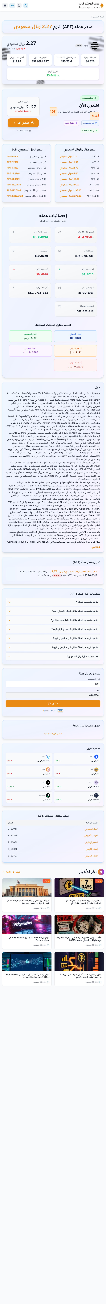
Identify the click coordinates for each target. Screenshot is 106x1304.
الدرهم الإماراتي (91, 842)
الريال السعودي (94, 679)
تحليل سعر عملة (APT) (86, 562)
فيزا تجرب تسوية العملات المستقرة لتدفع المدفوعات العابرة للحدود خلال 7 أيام (83, 902)
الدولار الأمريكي (91, 835)
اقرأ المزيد (95, 547)
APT (98, 690)
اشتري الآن (23, 122)
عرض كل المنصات (53, 733)
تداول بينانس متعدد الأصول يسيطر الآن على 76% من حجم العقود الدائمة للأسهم (80, 976)
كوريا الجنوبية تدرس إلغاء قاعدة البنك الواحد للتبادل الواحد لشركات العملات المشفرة (28, 902)
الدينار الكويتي (92, 849)
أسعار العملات (98, 17)
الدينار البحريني (91, 855)
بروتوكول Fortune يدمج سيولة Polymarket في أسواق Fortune (29, 939)
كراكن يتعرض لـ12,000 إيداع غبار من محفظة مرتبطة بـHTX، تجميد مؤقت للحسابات (27, 976)
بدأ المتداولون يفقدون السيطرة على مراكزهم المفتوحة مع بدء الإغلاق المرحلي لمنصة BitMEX (79, 939)
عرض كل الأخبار (13, 872)
